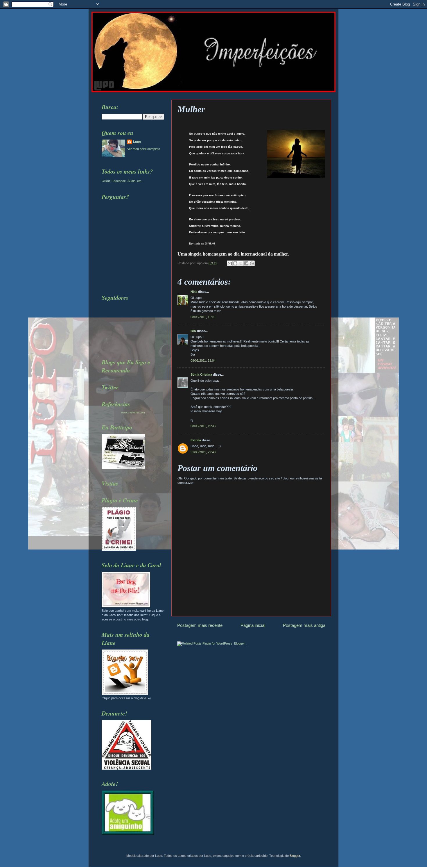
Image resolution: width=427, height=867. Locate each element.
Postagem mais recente (200, 625)
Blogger (295, 855)
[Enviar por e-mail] (230, 263)
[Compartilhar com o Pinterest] (252, 263)
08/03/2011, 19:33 (203, 426)
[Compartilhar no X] (241, 263)
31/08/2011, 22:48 (203, 452)
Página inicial (253, 625)
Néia (194, 291)
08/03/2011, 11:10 (203, 317)
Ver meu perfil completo (143, 149)
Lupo (137, 141)
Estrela (196, 440)
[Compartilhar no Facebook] (246, 263)
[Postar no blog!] (235, 263)
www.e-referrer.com (133, 412)
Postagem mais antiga (304, 625)
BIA (193, 331)
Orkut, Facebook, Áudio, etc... (123, 181)
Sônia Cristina (201, 374)
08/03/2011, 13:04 (203, 360)
